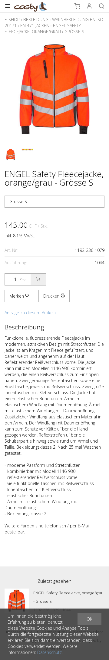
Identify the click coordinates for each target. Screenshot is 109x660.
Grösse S (74, 32)
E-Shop (12, 19)
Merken (17, 296)
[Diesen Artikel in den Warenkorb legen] (38, 279)
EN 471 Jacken (34, 25)
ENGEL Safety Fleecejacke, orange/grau (43, 29)
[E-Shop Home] (30, 6)
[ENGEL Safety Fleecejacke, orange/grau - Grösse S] (17, 601)
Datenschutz (49, 652)
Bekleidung (35, 19)
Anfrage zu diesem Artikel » (31, 312)
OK (89, 619)
